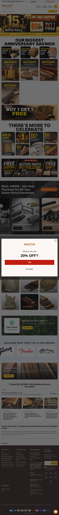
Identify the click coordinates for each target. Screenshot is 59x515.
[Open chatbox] (55, 512)
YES (29, 262)
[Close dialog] (55, 240)
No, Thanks (29, 269)
